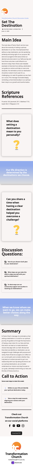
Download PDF (16, 433)
